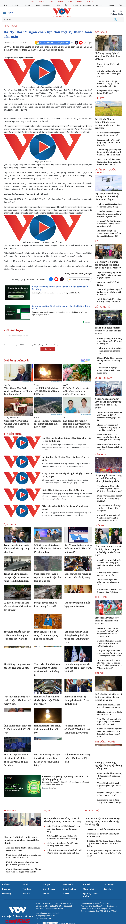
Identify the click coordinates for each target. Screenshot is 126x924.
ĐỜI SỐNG (101, 32)
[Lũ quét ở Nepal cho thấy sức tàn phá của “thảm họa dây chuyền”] (17, 592)
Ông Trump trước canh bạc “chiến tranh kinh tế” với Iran (17, 729)
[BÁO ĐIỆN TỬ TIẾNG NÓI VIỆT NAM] (62, 13)
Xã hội (25, 884)
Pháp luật (6, 889)
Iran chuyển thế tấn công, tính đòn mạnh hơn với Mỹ (47, 729)
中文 (5, 5)
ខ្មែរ (66, 5)
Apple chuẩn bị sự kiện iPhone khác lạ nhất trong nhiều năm (108, 370)
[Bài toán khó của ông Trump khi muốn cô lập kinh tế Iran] (78, 686)
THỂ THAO (101, 597)
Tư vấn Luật (93, 810)
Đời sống (6, 894)
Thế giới (46, 884)
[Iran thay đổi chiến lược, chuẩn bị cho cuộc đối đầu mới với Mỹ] (48, 686)
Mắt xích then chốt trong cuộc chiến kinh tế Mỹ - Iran (77, 758)
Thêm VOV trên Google (81, 280)
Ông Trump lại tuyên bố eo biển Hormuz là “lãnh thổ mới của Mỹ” (78, 548)
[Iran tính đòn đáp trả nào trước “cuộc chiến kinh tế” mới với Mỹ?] (17, 686)
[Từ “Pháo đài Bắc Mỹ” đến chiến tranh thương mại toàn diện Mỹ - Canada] (17, 621)
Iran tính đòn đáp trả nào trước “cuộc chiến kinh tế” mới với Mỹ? (17, 700)
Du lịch (66, 894)
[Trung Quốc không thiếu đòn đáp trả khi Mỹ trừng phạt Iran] (17, 534)
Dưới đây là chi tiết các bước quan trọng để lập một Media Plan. (56, 293)
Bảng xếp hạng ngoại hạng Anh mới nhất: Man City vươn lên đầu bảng (109, 643)
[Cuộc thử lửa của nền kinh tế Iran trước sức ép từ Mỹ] (78, 563)
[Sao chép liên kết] (85, 43)
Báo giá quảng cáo (43, 918)
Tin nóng (10, 810)
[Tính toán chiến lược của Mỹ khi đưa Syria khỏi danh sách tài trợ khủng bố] (48, 654)
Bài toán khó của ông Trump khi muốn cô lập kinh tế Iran (76, 700)
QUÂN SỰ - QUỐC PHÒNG (105, 171)
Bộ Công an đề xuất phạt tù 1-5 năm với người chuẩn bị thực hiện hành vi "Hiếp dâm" (104, 853)
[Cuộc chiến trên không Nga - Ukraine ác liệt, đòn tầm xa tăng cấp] (48, 563)
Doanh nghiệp (69, 889)
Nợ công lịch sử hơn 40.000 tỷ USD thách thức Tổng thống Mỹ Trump (77, 729)
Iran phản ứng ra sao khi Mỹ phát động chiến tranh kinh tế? (78, 667)
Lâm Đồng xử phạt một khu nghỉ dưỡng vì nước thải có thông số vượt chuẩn (109, 721)
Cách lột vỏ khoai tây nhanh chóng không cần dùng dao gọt (109, 73)
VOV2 (41, 2)
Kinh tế (86, 884)
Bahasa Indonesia (43, 5)
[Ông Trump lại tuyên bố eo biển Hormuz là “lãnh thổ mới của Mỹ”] (78, 534)
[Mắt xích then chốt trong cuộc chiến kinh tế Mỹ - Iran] (78, 744)
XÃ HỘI (99, 241)
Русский (99, 5)
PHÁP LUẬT (10, 26)
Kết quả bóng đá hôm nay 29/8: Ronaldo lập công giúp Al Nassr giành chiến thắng (109, 653)
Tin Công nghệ (105, 741)
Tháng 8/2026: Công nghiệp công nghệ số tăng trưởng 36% (109, 351)
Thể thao (27, 889)
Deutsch (27, 5)
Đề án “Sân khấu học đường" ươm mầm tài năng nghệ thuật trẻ (109, 498)
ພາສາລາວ (87, 5)
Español (111, 5)
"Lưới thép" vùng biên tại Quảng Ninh (103, 829)
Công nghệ (88, 889)
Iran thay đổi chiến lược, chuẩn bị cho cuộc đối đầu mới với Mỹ (47, 700)
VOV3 (51, 2)
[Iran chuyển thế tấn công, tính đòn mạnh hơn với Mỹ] (48, 715)
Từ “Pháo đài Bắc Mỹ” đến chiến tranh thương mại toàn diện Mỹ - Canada (17, 635)
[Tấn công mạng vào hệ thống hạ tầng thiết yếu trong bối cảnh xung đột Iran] (78, 621)
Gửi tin (48, 349)
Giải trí (46, 894)
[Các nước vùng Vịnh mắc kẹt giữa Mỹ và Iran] (78, 592)
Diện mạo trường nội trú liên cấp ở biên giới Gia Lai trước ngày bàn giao (109, 275)
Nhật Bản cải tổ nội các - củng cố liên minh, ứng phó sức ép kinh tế (46, 635)
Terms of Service (51, 345)
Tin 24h (99, 673)
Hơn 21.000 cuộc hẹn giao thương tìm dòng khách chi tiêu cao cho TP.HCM (109, 162)
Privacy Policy (38, 345)
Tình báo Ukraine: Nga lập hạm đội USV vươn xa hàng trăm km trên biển (16, 577)
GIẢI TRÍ (100, 525)
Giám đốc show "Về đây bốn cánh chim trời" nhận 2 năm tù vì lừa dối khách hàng (63, 829)
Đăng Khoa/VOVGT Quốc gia (78, 274)
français (15, 5)
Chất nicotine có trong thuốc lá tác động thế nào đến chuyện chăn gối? (108, 83)
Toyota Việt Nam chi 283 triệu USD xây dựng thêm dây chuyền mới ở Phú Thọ (108, 437)
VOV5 (70, 2)
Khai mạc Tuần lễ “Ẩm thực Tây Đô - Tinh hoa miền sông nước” (109, 508)
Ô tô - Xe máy (49, 889)
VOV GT (90, 2)
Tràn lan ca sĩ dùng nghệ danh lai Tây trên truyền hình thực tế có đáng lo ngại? (109, 488)
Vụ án (48, 810)
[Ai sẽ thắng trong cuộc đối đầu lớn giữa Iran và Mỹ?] (17, 654)
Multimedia (68, 884)
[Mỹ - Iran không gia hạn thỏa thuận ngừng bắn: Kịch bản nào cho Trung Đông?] (48, 744)
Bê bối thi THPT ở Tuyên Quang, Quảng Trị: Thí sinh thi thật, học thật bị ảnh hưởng (104, 843)
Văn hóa (26, 894)
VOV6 (79, 2)
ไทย (120, 5)
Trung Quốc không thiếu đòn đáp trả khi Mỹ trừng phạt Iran (17, 548)
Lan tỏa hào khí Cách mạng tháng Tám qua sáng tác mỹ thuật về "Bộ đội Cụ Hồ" (109, 214)
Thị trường (108, 884)
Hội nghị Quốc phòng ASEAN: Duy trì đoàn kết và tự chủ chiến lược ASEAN (109, 233)
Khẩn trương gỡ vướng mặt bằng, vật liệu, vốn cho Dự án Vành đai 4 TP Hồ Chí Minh (109, 152)
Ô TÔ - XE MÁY (104, 378)
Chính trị (6, 884)
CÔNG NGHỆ (102, 306)
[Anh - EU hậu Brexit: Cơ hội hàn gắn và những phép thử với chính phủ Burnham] (17, 744)
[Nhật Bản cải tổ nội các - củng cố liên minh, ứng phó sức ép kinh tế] (48, 621)
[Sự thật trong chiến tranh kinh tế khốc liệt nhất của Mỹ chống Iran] (48, 534)
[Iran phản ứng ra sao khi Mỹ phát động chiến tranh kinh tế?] (78, 654)
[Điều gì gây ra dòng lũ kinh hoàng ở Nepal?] (48, 592)
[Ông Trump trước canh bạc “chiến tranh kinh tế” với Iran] (17, 715)
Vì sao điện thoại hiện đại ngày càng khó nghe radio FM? (109, 785)
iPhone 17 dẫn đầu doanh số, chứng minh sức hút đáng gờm (109, 360)
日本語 (57, 5)
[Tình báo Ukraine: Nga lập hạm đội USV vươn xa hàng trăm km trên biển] (17, 563)
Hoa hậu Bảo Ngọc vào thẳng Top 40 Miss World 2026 (108, 582)
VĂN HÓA (100, 454)
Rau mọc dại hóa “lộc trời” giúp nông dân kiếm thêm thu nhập (108, 142)
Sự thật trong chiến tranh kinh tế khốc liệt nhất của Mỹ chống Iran (47, 548)
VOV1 (32, 2)
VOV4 (60, 2)
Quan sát (9, 524)
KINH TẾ (99, 98)
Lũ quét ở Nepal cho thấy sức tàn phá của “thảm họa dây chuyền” (17, 606)
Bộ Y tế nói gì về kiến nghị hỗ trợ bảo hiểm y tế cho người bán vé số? (109, 292)
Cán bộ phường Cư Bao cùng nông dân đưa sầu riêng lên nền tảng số (109, 341)
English (10, 13)
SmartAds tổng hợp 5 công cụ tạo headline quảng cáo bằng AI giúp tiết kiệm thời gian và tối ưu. (59, 313)
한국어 (75, 5)
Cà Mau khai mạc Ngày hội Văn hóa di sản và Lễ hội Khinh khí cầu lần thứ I (108, 518)
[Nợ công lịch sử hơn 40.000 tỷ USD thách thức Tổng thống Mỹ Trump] (78, 715)
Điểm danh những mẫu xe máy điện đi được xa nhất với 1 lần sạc (109, 447)
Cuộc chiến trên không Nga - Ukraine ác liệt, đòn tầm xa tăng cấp (47, 577)
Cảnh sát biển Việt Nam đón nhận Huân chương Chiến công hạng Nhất (109, 223)
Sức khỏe (108, 889)
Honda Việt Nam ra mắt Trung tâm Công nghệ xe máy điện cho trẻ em (108, 427)
